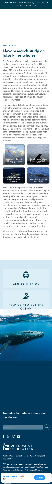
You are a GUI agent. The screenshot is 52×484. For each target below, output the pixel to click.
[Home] (26, 446)
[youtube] (18, 437)
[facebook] (4, 437)
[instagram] (13, 437)
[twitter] (8, 437)
